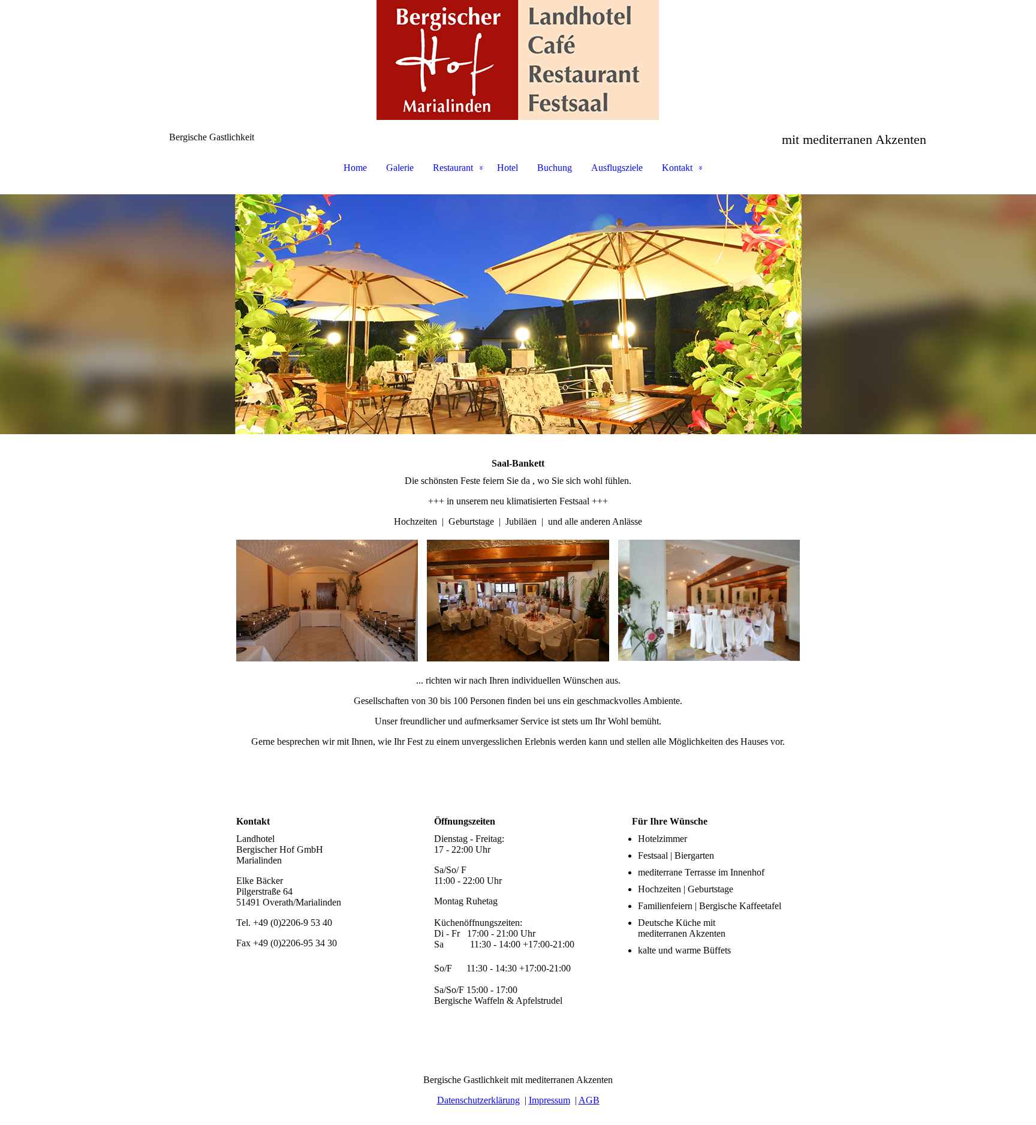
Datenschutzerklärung (478, 1100)
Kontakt (677, 168)
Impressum (549, 1100)
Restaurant (453, 168)
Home (355, 168)
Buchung (554, 168)
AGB (589, 1100)
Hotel (507, 168)
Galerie (400, 168)
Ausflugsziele (617, 168)
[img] (518, 60)
